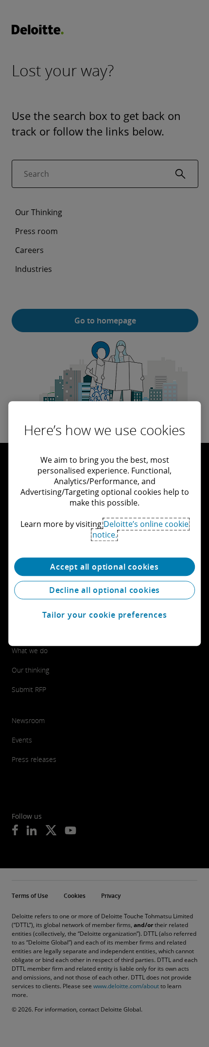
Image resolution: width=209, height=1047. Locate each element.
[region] (104, 523)
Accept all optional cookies (104, 566)
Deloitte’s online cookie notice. (140, 529)
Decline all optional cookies (104, 590)
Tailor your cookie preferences (104, 614)
